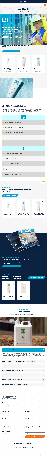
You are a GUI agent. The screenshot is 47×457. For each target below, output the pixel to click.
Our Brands (22, 11)
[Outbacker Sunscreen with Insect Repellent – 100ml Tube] (9, 288)
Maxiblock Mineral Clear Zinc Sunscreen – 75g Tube (23, 70)
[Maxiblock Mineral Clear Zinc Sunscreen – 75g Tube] (23, 62)
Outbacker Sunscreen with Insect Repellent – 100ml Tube (8, 296)
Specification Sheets (6, 429)
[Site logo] (23, 1)
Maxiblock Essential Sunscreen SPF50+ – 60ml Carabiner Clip (8, 70)
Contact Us (4, 421)
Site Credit (31, 446)
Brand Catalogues (5, 427)
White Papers (4, 434)
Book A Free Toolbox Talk (7, 419)
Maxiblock (26, 417)
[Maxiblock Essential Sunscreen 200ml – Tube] (38, 206)
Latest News (4, 417)
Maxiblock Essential (8, 71)
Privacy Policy (25, 446)
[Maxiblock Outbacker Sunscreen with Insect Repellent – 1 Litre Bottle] (23, 288)
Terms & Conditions (17, 446)
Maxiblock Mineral (23, 71)
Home (18, 11)
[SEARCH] (45, 5)
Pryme (25, 419)
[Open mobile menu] (1, 2)
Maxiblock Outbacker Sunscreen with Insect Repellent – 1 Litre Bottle (23, 296)
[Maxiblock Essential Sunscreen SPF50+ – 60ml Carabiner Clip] (9, 61)
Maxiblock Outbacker (9, 298)
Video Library (4, 432)
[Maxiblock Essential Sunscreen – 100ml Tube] (38, 62)
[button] (1, 208)
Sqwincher (26, 414)
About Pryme (4, 414)
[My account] (45, 2)
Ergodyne (26, 412)
